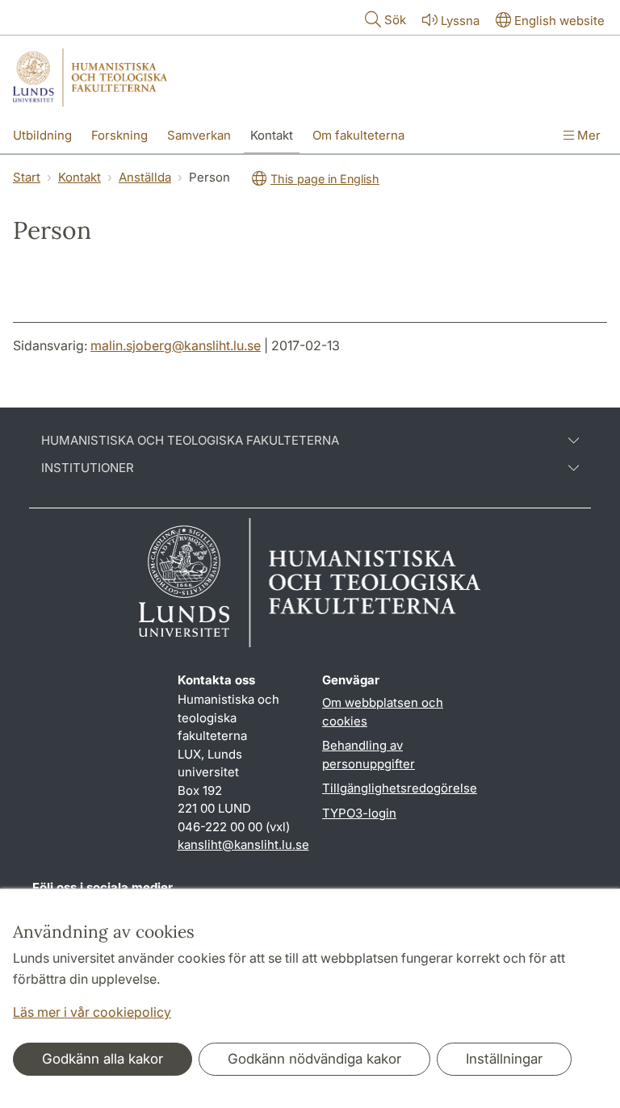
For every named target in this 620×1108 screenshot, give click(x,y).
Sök (395, 19)
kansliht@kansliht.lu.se (243, 844)
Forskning (119, 135)
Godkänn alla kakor (102, 1059)
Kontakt (271, 135)
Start (26, 177)
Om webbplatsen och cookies (382, 712)
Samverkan (199, 135)
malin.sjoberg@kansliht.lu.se (175, 345)
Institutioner (87, 468)
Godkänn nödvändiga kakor (314, 1059)
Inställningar (504, 1059)
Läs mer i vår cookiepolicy (92, 1012)
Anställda (145, 177)
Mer (587, 135)
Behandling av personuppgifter (368, 754)
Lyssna (460, 20)
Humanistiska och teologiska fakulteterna (190, 440)
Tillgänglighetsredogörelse (399, 788)
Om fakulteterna (358, 135)
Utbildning (42, 135)
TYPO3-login (359, 813)
